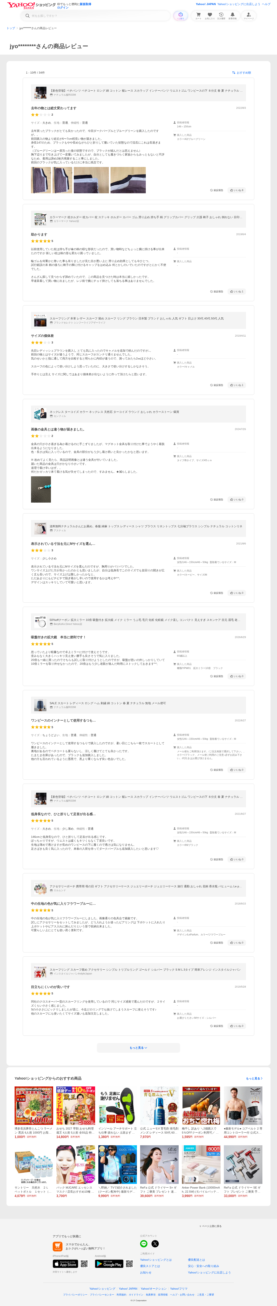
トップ (10, 28)
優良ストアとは (150, 1266)
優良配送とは (196, 1259)
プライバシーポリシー (75, 1294)
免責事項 (151, 1294)
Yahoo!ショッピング (102, 1288)
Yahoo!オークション (154, 1288)
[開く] (41, 180)
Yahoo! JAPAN (206, 4)
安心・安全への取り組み (203, 1266)
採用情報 (163, 1294)
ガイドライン (136, 1294)
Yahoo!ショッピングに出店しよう (238, 4)
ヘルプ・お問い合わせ (182, 1294)
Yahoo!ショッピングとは (156, 1259)
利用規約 (121, 1294)
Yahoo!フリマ (179, 1288)
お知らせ (145, 1272)
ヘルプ (266, 4)
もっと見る (253, 1078)
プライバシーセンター (102, 1294)
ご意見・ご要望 (205, 1294)
